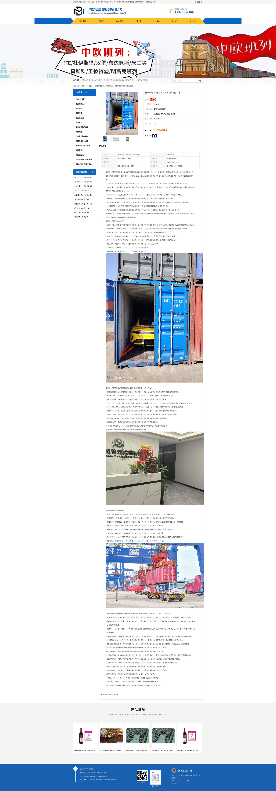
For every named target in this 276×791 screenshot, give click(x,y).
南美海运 (79, 132)
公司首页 (82, 21)
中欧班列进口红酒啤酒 (84, 159)
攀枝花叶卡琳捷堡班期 (81, 208)
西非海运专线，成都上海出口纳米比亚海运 (84, 195)
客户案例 (174, 21)
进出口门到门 (80, 99)
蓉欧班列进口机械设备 (84, 164)
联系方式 (193, 21)
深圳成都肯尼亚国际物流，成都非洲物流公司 (84, 199)
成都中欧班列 (80, 104)
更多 (93, 172)
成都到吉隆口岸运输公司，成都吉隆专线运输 (89, 750)
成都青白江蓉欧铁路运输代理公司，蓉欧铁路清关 (168, 750)
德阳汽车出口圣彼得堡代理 (83, 182)
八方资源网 (91, 779)
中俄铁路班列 (80, 155)
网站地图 (113, 779)
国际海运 (79, 150)
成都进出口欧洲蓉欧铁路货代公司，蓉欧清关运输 (116, 750)
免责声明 (99, 779)
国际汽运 (79, 108)
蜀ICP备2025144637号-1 (101, 772)
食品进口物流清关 (82, 127)
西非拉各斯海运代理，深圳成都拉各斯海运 (84, 204)
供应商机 (100, 21)
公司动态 (156, 21)
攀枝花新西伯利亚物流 (81, 190)
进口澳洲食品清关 (82, 141)
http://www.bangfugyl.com (109, 694)
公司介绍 (137, 21)
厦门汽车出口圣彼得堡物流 (83, 177)
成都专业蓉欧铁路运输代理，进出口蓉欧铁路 (192, 750)
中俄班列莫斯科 (98, 86)
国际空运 (79, 113)
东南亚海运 (80, 118)
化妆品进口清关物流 (83, 146)
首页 (82, 86)
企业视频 (119, 21)
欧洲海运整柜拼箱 (82, 136)
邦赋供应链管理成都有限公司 (89, 776)
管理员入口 (106, 779)
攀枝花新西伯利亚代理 (81, 213)
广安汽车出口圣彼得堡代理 (83, 186)
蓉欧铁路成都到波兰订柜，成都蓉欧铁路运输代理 (142, 750)
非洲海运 (79, 122)
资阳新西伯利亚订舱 (81, 217)
